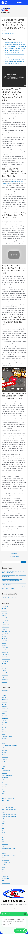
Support (3, 867)
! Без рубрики (5, 690)
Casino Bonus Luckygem (7, 775)
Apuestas (4, 743)
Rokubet (4, 853)
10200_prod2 (5, 699)
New (3, 825)
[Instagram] (6, 2)
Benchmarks (5, 757)
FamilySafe (4, 796)
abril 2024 (4, 670)
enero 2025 (4, 649)
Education (4, 791)
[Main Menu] (25, 10)
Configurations (5, 784)
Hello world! (18, 597)
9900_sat (4, 727)
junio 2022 (4, 682)
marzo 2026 (4, 617)
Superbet (4, 864)
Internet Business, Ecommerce (9, 814)
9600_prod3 (5, 718)
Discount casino (5, 786)
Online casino (5, 834)
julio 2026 (4, 608)
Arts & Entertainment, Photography (10, 745)
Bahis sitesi (4, 750)
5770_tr (3, 713)
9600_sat (4, 720)
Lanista (3, 823)
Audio (3, 747)
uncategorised (5, 876)
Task (3, 869)
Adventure (4, 738)
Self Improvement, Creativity (8, 855)
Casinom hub (5, 779)
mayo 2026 (4, 613)
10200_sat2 (4, 702)
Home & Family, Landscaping (9, 809)
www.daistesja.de (6, 883)
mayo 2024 (4, 668)
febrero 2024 (5, 675)
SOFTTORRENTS (6, 862)
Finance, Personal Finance (8, 798)
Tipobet (3, 873)
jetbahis (3, 821)
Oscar (3, 839)
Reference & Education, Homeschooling (11, 850)
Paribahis (4, 841)
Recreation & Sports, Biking (8, 848)
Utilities (3, 880)
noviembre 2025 (5, 627)
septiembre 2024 (6, 659)
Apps (3, 740)
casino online (5, 777)
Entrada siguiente (14, 556)
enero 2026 (4, 622)
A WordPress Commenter (8, 597)
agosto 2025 (5, 633)
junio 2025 (4, 638)
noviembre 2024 (5, 654)
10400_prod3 (5, 708)
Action (3, 734)
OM (2, 830)
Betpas (3, 761)
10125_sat (4, 695)
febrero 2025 (5, 647)
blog (3, 768)
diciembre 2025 (5, 624)
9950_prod (4, 729)
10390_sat (4, 706)
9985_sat (4, 731)
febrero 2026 (5, 620)
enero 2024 (4, 677)
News (3, 828)
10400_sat (4, 711)
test (2, 871)
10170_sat (4, 697)
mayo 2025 (4, 640)
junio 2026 (4, 611)
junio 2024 (4, 666)
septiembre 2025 (6, 631)
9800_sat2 (4, 722)
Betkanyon (4, 759)
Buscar (3, 559)
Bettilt (3, 763)
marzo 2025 (4, 645)
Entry (3, 793)
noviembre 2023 (5, 679)
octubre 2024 (5, 656)
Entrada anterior (14, 553)
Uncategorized (5, 33)
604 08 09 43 (22, 2)
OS (2, 837)
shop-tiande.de (5, 860)
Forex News (4, 802)
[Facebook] (2, 2)
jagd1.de (3, 818)
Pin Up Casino (5, 844)
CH (2, 782)
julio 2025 (4, 636)
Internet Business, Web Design (9, 816)
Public (3, 846)
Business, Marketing (6, 770)
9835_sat (4, 724)
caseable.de (4, 773)
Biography (4, 766)
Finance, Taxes (5, 800)
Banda (3, 754)
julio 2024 (4, 663)
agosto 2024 (5, 661)
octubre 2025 (5, 629)
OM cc (3, 832)
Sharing (3, 857)
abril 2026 (4, 615)
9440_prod (4, 715)
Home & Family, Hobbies (7, 807)
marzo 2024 (4, 672)
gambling (4, 805)
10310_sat (4, 704)
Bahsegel (4, 752)
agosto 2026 (5, 606)
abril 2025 (4, 643)
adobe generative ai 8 (7, 736)
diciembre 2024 (5, 652)
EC (2, 789)
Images (3, 812)
